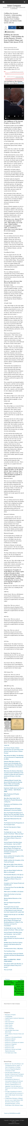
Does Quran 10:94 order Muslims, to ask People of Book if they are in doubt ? (13, 838)
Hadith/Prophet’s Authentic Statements (14, 1018)
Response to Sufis (9, 1047)
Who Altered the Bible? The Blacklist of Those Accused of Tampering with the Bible (13, 757)
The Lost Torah (8, 969)
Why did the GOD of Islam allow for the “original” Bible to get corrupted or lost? (13, 866)
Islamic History (8, 1026)
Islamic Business (9, 1023)
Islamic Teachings (9, 1028)
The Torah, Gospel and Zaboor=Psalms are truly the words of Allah (14, 938)
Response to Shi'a (9, 1045)
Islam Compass (14, 6)
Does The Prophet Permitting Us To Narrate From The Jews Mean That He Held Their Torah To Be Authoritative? (14, 814)
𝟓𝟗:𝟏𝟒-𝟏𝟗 (20, 83)
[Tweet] (20, 27)
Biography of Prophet (10, 1014)
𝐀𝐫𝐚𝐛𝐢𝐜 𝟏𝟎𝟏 (6, 745)
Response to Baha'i (10, 1040)
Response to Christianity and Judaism (14, 1042)
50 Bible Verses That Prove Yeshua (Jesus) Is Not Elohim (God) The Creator (13, 944)
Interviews (7, 1019)
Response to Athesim (10, 1039)
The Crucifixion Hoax (9, 951)
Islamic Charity (8, 1025)
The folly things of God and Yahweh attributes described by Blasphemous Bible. (14, 955)
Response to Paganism (11, 1044)
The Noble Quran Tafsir (11, 1052)
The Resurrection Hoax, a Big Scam (13, 948)
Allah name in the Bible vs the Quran (13, 891)
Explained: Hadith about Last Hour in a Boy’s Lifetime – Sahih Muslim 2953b (14, 789)
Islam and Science (9, 1021)
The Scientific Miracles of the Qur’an (13, 874)
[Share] (12, 27)
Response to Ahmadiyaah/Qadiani (13, 1037)
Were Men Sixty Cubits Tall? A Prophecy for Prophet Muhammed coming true (13, 800)
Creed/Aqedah (8, 1016)
